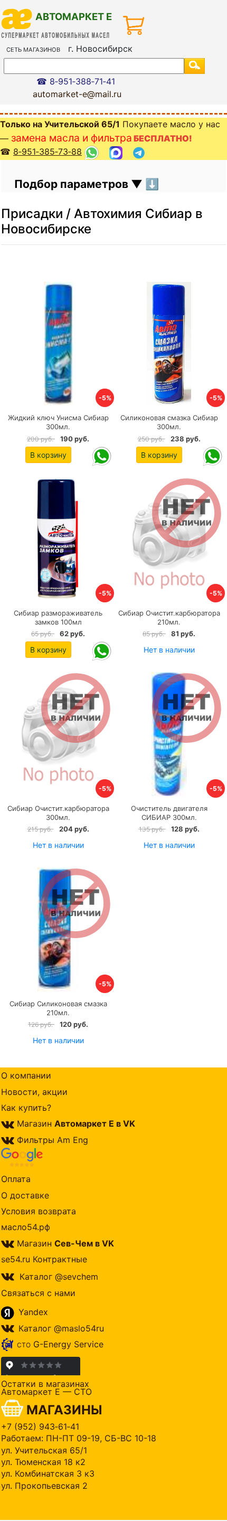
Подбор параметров (72, 184)
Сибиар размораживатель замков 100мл (58, 617)
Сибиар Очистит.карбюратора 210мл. (169, 617)
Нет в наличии (169, 649)
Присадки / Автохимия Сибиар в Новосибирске (102, 221)
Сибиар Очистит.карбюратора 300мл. (58, 812)
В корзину (48, 454)
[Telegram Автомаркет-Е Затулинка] (140, 152)
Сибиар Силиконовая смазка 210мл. (58, 1008)
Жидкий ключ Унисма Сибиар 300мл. (58, 422)
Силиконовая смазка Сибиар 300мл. (169, 422)
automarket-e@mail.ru (77, 94)
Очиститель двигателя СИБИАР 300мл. (169, 812)
